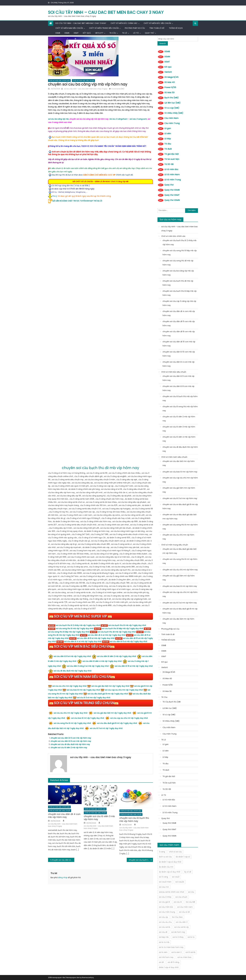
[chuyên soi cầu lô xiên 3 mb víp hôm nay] (100, 795)
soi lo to (191, 937)
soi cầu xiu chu (165, 922)
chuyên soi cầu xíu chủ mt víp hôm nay (180, 569)
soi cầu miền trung (167, 912)
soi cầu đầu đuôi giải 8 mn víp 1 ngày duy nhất (108, 693)
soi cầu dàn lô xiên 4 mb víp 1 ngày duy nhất (102, 661)
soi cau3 (175, 877)
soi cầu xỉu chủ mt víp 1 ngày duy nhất (71, 713)
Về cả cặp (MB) (171, 107)
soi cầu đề (163, 932)
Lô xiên (167, 133)
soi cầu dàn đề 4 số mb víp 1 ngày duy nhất (107, 635)
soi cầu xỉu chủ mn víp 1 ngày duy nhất (69, 686)
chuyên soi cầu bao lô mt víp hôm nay (180, 586)
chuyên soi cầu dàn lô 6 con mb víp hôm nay (71, 738)
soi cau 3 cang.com (138, 119)
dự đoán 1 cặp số (183, 856)
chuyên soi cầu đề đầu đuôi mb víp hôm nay (70, 744)
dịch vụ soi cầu (165, 856)
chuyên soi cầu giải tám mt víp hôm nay (179, 577)
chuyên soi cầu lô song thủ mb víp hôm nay (180, 408)
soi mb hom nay (166, 957)
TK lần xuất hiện (171, 159)
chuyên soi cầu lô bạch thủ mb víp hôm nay (134, 819)
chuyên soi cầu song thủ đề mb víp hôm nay (178, 262)
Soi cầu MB (190, 902)
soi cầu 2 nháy (165, 897)
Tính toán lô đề (157, 28)
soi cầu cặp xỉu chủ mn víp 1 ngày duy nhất (124, 690)
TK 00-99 (168, 164)
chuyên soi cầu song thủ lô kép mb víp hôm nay (180, 252)
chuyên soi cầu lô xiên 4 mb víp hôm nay (179, 439)
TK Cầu (112, 33)
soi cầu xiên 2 (181, 922)
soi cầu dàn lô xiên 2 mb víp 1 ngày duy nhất (116, 656)
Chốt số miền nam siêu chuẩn (69, 28)
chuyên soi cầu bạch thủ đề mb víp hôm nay (178, 283)
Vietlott (99, 33)
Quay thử (149, 33)
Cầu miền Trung (172, 123)
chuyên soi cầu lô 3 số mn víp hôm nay (180, 498)
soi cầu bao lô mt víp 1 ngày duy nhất (87, 718)
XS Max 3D (169, 92)
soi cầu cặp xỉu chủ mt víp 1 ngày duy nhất (129, 718)
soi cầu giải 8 (164, 902)
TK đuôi (168, 148)
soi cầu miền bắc (166, 907)
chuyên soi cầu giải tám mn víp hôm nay (179, 490)
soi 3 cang (163, 877)
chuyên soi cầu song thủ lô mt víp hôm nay (180, 561)
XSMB (57, 33)
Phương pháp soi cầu (135, 28)
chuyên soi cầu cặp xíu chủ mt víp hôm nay (180, 594)
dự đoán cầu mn (166, 867)
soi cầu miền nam (185, 907)
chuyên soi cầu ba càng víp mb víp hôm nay (178, 273)
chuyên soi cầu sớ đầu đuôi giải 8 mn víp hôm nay (180, 506)
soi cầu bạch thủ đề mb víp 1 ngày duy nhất (117, 632)
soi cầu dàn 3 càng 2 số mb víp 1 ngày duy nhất (88, 666)
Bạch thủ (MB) (171, 97)
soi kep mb (164, 937)
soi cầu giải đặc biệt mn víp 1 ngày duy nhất (110, 686)
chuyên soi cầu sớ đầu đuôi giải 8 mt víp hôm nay (180, 610)
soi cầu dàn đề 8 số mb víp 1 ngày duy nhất (96, 638)
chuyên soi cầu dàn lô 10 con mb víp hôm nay (179, 354)
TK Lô (124, 33)
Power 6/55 (170, 87)
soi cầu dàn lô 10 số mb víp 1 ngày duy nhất (134, 666)
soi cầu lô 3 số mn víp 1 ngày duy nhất (93, 697)
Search (163, 43)
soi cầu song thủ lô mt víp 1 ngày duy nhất (72, 723)
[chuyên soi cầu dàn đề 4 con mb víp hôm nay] (65, 794)
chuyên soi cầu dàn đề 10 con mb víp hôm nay (179, 343)
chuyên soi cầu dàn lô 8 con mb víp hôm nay (71, 741)
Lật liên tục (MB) (172, 102)
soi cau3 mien (165, 882)
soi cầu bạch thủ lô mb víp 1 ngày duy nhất (127, 625)
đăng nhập (62, 877)
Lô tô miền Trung (172, 179)
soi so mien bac (184, 957)
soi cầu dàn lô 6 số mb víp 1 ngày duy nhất (128, 641)
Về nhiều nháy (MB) (173, 112)
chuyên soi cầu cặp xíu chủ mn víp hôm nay (180, 479)
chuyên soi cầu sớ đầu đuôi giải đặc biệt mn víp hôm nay (180, 516)
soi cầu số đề (184, 912)
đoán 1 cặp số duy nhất (169, 967)
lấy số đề (187, 872)
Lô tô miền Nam (172, 174)
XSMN (66, 33)
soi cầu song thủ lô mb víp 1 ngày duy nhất (75, 628)
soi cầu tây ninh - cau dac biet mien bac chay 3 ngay (85, 89)
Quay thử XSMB (172, 189)
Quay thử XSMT (172, 195)
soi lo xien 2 (176, 952)
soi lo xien (163, 952)
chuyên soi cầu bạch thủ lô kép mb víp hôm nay (141, 860)
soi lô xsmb (190, 952)
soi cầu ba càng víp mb (58, 119)
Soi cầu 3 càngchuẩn (118, 119)
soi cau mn (164, 887)
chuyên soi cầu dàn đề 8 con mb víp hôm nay (179, 333)
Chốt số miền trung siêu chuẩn (104, 28)
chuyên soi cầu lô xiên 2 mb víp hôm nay (69, 747)
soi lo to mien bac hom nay (171, 947)
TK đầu (167, 143)
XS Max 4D (169, 82)
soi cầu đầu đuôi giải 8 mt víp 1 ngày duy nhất (117, 723)
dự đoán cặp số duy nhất (169, 872)
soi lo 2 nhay (178, 937)
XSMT (76, 33)
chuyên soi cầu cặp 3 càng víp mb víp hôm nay (179, 303)
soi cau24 (179, 882)
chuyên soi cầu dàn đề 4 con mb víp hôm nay (64, 816)
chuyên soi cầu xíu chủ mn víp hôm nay (178, 537)
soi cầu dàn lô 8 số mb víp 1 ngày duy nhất (72, 656)
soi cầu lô (178, 902)
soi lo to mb (164, 942)
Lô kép (167, 138)
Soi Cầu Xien (177, 917)
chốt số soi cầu (175, 851)
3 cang (162, 851)
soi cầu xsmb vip (181, 927)
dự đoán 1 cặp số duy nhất (170, 862)
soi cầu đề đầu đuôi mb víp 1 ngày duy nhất (72, 670)
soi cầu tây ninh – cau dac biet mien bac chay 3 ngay (106, 12)
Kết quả (87, 33)
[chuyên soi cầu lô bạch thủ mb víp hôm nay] (136, 796)
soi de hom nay (178, 932)
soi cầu (191, 892)
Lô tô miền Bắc (171, 169)
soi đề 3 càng (173, 962)
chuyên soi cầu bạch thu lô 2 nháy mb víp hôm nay (179, 242)
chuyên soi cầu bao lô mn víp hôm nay (180, 471)
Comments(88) (117, 89)
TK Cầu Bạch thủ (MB (172, 701)
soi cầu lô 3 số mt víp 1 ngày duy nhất (106, 728)
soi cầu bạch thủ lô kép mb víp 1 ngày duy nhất (122, 628)
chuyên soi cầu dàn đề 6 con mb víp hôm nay (179, 323)
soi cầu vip (163, 917)
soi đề (161, 962)
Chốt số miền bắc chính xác (124, 23)
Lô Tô (136, 33)
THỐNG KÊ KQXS (176, 28)
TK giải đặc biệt (171, 154)
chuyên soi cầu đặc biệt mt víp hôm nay (178, 621)
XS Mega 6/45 (171, 77)
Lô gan (167, 128)
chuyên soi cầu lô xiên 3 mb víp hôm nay (99, 818)
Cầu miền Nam (171, 118)
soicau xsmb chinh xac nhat (171, 892)
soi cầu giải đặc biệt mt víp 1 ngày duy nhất (112, 713)
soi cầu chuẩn (181, 897)
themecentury (88, 977)
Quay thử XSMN (172, 200)
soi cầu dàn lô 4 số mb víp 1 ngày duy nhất (83, 641)
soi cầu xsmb (164, 927)
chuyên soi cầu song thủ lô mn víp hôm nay (180, 526)
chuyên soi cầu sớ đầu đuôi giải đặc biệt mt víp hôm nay (180, 551)
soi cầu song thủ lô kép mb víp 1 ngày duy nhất (68, 632)
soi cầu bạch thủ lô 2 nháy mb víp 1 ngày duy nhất (78, 625)
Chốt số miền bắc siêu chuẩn (157, 23)
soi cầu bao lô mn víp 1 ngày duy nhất (83, 690)
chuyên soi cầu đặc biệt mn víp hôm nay (179, 463)
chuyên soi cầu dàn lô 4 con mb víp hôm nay (178, 364)
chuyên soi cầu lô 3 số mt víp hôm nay (180, 602)
